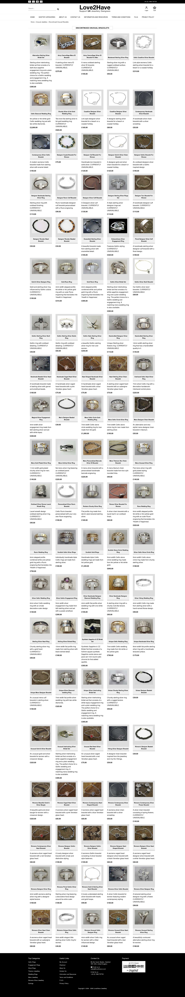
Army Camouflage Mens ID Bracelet (66, 56)
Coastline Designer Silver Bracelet (92, 112)
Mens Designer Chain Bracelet (144, 420)
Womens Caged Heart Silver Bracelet (66, 804)
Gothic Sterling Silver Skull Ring (41, 337)
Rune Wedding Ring (144, 506)
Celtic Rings (32, 962)
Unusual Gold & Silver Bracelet (41, 749)
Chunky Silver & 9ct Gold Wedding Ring (66, 112)
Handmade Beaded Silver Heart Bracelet (41, 378)
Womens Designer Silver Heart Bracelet (144, 847)
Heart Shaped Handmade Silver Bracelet (92, 378)
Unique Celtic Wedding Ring (118, 641)
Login (146, 10)
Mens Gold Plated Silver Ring (41, 463)
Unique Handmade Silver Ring (144, 641)
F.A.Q (136, 17)
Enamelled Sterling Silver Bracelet (92, 240)
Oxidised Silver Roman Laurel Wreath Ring (41, 505)
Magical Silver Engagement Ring (41, 418)
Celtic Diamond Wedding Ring (41, 114)
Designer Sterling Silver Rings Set (118, 197)
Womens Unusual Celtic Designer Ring (92, 931)
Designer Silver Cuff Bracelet (92, 198)
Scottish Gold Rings (92, 552)
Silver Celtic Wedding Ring (41, 598)
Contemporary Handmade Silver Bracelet (143, 112)
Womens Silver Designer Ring (144, 889)
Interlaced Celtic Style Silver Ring (143, 378)
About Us (63, 17)
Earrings (30, 983)
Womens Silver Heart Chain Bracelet (41, 931)
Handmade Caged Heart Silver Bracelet (67, 378)
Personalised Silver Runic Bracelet (66, 505)
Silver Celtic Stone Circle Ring (144, 552)
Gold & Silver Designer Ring (41, 282)
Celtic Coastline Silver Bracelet (144, 57)
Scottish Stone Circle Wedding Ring (118, 551)
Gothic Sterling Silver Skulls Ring (66, 337)
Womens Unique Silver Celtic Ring (66, 931)
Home (32, 17)
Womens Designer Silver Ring (41, 889)
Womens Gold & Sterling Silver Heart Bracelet (92, 888)
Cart (154, 10)
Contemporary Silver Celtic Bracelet (41, 156)
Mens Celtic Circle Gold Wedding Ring (92, 418)
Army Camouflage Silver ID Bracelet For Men (92, 56)
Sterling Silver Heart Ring (40, 641)
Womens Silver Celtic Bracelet (118, 889)
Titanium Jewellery (34, 971)
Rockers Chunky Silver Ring (92, 506)
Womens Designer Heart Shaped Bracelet (118, 847)
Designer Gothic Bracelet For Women (143, 156)
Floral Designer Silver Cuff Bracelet (144, 240)
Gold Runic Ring (92, 282)
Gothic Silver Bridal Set (118, 282)
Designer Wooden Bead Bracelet (41, 240)
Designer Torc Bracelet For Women (144, 197)
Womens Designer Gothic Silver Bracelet (92, 847)
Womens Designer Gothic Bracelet (66, 847)
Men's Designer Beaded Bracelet (66, 418)
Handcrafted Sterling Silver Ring (144, 337)
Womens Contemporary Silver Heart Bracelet (41, 847)
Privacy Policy (148, 17)
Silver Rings (32, 968)
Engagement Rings (34, 965)
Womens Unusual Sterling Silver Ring (144, 931)
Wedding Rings (33, 974)
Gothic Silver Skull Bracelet (144, 282)
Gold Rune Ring (66, 282)
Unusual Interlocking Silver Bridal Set (67, 748)
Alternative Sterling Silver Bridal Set (40, 56)
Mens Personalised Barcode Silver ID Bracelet (92, 462)
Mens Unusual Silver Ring (143, 463)
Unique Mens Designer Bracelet (41, 692)
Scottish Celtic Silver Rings (67, 552)
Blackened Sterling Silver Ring (118, 57)
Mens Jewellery (33, 977)
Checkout (62, 965)
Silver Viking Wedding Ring (144, 598)
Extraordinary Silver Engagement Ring (118, 240)
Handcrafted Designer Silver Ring (118, 337)
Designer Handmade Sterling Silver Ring (40, 197)
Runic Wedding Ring (41, 552)
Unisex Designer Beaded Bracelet (144, 691)
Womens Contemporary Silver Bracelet (118, 804)
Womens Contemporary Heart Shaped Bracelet (92, 804)
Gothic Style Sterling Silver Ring (92, 337)
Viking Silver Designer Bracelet (118, 749)
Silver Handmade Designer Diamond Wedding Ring (92, 597)
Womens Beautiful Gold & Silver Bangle (40, 804)
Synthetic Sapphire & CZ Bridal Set (92, 640)
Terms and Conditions (121, 17)
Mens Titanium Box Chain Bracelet (118, 462)
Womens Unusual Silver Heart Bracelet (118, 931)
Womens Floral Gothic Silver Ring (66, 888)
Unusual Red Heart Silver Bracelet (92, 748)
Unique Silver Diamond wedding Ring (66, 691)
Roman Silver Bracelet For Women (118, 505)
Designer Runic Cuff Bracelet (66, 198)
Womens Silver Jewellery (36, 980)
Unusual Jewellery (41, 22)
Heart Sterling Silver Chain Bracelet (118, 378)
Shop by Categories (47, 17)
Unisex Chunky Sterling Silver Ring (118, 691)
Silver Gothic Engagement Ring (66, 598)
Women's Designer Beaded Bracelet (144, 748)
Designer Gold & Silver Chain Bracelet (118, 156)
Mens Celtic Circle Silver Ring (118, 420)
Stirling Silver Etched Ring (67, 641)
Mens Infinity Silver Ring (66, 463)
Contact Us (75, 17)
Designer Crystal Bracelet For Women (66, 156)
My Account (63, 962)
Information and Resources (96, 17)
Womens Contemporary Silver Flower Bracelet (144, 804)
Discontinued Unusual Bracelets (59, 22)
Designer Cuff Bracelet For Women (92, 156)
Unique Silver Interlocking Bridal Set (92, 691)
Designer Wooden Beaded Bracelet (66, 240)
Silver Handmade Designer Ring (118, 597)
